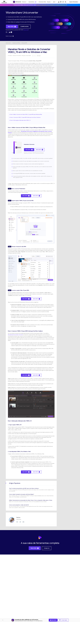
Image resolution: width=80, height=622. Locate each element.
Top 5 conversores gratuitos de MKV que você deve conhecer (24, 488)
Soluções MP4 (24, 42)
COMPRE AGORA (24, 26)
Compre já (46, 548)
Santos (10, 55)
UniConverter (8, 42)
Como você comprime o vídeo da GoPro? (19, 505)
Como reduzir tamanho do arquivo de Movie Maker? (21, 494)
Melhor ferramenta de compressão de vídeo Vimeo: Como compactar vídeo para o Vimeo (30, 500)
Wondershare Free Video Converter (15, 334)
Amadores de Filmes (16, 42)
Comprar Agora (64, 620)
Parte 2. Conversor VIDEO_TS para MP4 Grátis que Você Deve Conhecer (25, 117)
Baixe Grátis (54, 620)
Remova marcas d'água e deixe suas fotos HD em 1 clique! (40, 4)
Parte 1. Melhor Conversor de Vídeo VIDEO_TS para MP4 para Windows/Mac (26, 114)
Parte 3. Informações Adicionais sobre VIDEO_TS (20, 120)
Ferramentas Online (42, 1)
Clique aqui (25, 29)
